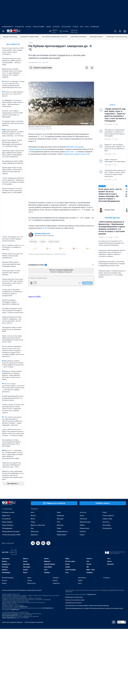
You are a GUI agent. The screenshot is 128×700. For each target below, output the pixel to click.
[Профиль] (124, 31)
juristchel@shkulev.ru (48, 608)
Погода (28, 26)
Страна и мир (107, 519)
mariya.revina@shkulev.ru (9, 618)
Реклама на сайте (8, 512)
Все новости (13, 44)
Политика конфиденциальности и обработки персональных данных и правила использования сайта (94, 608)
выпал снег (69, 151)
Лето (58, 522)
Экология (105, 522)
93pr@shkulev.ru (91, 594)
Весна (33, 519)
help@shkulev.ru (15, 609)
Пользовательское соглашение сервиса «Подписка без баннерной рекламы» (87, 605)
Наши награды (7, 522)
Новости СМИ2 (34, 296)
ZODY (81, 26)
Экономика (106, 525)
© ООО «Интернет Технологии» (34, 622)
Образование (61, 535)
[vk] (38, 543)
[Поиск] (115, 31)
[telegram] (33, 543)
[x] (48, 543)
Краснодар (33, 241)
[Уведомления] (120, 31)
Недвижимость (7, 26)
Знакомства (19, 26)
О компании (6, 519)
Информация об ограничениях (74, 597)
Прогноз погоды (54, 241)
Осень (82, 515)
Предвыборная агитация (11, 531)
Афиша (48, 26)
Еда (32, 528)
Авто (32, 512)
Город (33, 522)
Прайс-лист (6, 515)
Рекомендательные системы (73, 602)
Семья (82, 535)
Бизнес (33, 515)
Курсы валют (66, 26)
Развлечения (84, 528)
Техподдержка (7, 528)
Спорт (104, 512)
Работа (82, 525)
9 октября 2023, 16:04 (34, 62)
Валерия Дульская (42, 233)
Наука (59, 528)
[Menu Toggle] (3, 31)
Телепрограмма (38, 26)
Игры (87, 26)
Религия (83, 531)
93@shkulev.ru (24, 606)
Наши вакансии (7, 525)
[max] (43, 543)
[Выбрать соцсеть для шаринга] (92, 68)
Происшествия (85, 522)
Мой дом (60, 525)
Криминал (60, 515)
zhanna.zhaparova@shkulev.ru (10, 615)
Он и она (83, 512)
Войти (35, 283)
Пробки (75, 26)
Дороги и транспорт (38, 525)
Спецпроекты (107, 528)
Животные (34, 531)
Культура (60, 519)
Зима (59, 512)
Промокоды (94, 26)
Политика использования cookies (74, 600)
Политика (83, 519)
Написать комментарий (43, 68)
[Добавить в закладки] (87, 68)
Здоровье (34, 535)
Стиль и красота (108, 515)
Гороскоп (56, 26)
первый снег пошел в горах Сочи (76, 154)
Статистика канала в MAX (11, 535)
